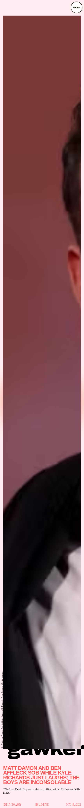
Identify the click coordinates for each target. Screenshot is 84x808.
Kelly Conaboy (12, 805)
